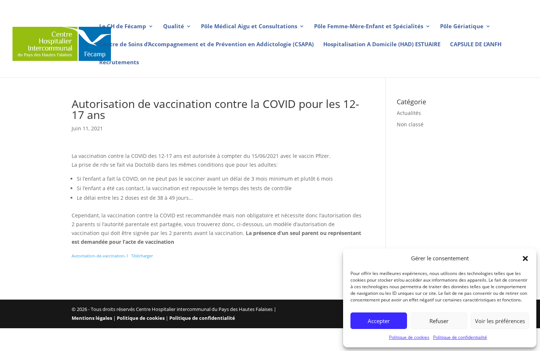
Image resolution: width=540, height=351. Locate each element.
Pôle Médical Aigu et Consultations (249, 26)
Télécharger (142, 255)
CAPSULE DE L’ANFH (475, 44)
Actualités (409, 112)
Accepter (379, 321)
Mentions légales (92, 318)
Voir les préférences (500, 321)
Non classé (410, 124)
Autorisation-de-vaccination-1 (100, 255)
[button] (525, 258)
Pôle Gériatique (461, 26)
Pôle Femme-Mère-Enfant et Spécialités (368, 26)
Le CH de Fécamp (122, 26)
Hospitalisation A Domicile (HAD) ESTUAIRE (381, 44)
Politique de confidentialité (460, 337)
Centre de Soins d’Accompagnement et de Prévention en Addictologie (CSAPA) (206, 44)
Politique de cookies (409, 337)
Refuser (439, 321)
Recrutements (119, 62)
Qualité (173, 26)
